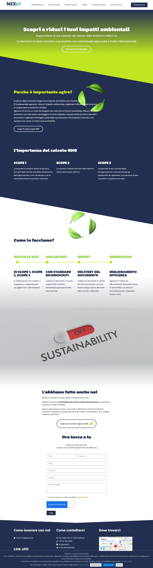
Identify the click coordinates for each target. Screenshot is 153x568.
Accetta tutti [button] (108, 565)
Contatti (116, 4)
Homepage (37, 4)
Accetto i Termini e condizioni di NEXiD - (68, 497)
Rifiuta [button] (119, 565)
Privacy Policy (82, 497)
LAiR (84, 4)
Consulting (98, 4)
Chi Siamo (54, 4)
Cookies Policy (126, 561)
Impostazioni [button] (95, 565)
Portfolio (70, 4)
